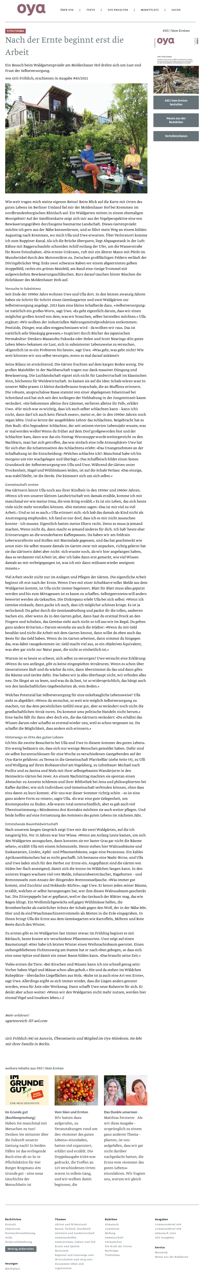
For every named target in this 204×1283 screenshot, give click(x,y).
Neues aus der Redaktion (176, 120)
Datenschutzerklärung (20, 1233)
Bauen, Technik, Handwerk (73, 1229)
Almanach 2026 (165, 1233)
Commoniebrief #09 (168, 1224)
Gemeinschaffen (65, 1237)
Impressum (12, 1229)
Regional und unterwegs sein (74, 1255)
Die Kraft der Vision (118, 1246)
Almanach (112, 1224)
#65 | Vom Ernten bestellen (176, 102)
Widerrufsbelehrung (18, 1242)
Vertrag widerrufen (21, 1249)
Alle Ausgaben (164, 1237)
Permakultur (113, 1242)
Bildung (110, 1233)
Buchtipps (112, 1251)
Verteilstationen (176, 136)
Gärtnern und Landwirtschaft (75, 1233)
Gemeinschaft (114, 1237)
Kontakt (10, 1224)
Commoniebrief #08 (168, 1229)
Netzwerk (161, 1252)
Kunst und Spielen (67, 1246)
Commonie (112, 1229)
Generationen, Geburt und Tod (75, 1242)
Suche (176, 10)
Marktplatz (150, 10)
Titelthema (112, 1255)
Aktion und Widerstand (71, 1224)
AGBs (8, 1237)
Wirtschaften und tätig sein (73, 1259)
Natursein (62, 1251)
